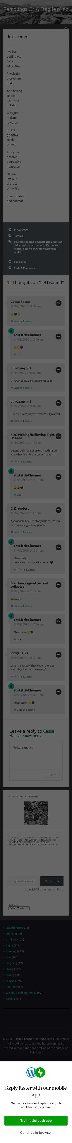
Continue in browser (36, 1132)
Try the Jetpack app (36, 1121)
